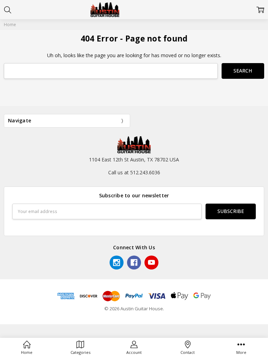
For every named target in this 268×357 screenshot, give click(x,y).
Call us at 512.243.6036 (134, 172)
